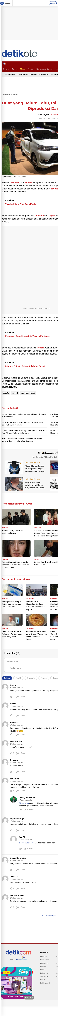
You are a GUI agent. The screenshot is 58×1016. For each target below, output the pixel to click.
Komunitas (23, 74)
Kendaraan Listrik (44, 69)
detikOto (6, 94)
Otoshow (43, 74)
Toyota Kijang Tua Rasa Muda (20, 204)
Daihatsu (15, 182)
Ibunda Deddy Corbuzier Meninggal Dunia (13, 531)
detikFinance (44, 963)
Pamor (33, 74)
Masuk (52, 3)
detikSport (44, 973)
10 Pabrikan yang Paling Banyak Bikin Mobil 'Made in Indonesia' (24, 415)
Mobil (22, 69)
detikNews (44, 956)
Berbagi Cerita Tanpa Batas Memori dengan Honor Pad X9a (11, 604)
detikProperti (45, 983)
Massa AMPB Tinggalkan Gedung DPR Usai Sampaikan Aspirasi (35, 605)
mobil (15, 393)
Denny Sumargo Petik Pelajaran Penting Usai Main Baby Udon (12, 634)
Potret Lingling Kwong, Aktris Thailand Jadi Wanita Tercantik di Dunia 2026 (15, 564)
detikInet (43, 966)
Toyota (28, 182)
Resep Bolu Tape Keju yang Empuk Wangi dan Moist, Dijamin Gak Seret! (36, 635)
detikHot (43, 970)
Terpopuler (9, 74)
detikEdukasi (44, 960)
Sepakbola (44, 976)
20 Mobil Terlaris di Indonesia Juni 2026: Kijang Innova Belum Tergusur (22, 423)
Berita (14, 69)
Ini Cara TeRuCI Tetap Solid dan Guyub (25, 366)
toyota (6, 393)
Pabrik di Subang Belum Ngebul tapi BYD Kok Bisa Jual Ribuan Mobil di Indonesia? (24, 431)
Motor (31, 69)
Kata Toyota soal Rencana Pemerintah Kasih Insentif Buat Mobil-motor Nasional (22, 439)
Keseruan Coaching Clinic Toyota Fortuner (27, 336)
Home (6, 69)
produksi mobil (28, 393)
